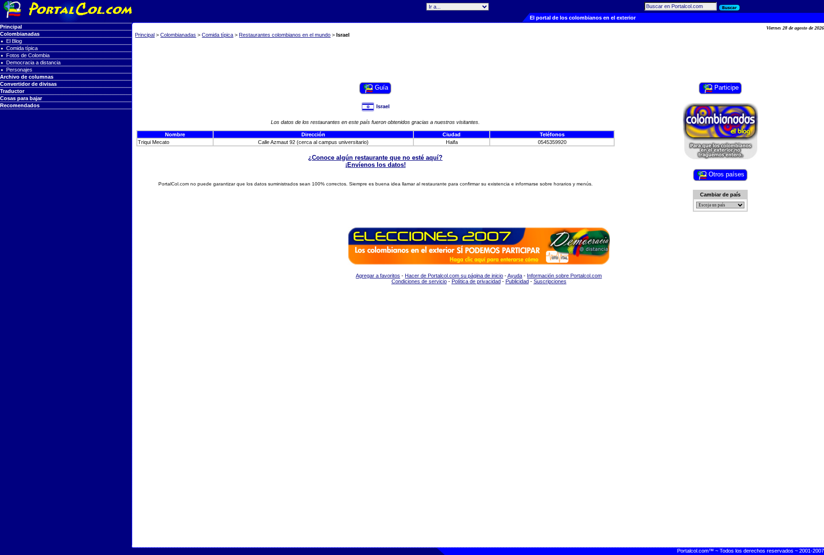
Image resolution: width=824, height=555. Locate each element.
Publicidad (517, 281)
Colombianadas (178, 35)
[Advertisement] (478, 60)
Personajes (19, 69)
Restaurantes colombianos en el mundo (284, 35)
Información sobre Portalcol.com (564, 275)
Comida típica (22, 48)
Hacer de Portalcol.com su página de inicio (454, 275)
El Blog (14, 41)
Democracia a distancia (33, 62)
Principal (144, 35)
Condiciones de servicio (419, 281)
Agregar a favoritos (378, 275)
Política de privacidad (476, 281)
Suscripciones (550, 281)
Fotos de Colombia (28, 55)
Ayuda (514, 275)
